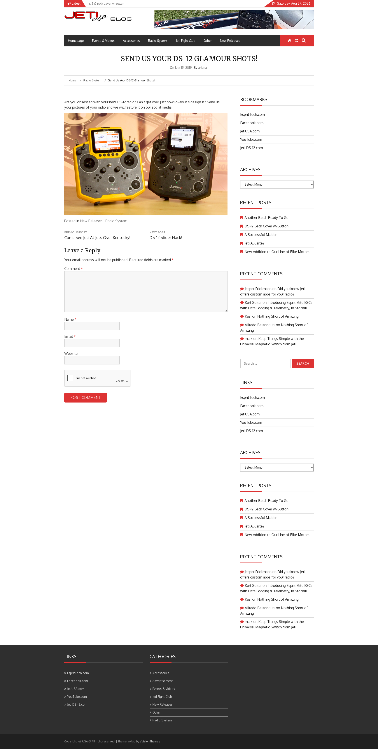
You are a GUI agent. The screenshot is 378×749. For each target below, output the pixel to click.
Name (70, 319)
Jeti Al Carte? (254, 243)
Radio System (158, 40)
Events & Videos (103, 40)
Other (208, 40)
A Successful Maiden (261, 234)
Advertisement (162, 681)
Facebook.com (252, 123)
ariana (202, 67)
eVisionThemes (150, 741)
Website (71, 353)
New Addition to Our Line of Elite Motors (277, 252)
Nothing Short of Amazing (278, 316)
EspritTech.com (252, 114)
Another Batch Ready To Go (267, 217)
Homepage (76, 40)
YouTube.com (251, 139)
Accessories (131, 40)
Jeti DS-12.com (251, 148)
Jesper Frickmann (258, 289)
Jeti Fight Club (185, 40)
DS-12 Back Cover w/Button (267, 226)
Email (70, 336)
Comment (73, 268)
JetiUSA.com (250, 131)
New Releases (230, 40)
